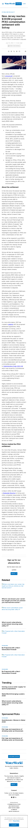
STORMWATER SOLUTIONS (14, 804)
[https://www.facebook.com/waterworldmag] (11, 797)
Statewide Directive (9, 493)
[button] (3, 4)
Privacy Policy (16, 820)
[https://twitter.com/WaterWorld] (16, 797)
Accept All (14, 824)
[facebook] (8, 51)
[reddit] (16, 51)
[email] (19, 51)
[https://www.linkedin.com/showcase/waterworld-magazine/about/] (13, 797)
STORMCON (14, 809)
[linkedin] (11, 51)
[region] (14, 821)
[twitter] (14, 51)
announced (8, 76)
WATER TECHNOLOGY (14, 811)
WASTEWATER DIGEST (14, 806)
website (10, 324)
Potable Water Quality (8, 12)
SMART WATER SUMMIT (14, 807)
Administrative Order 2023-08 (13, 366)
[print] (25, 51)
